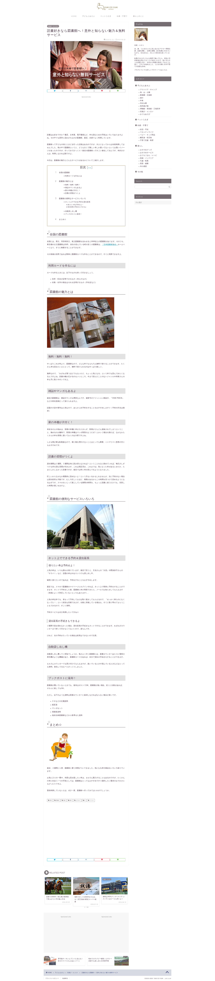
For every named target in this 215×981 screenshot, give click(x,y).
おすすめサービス (147, 152)
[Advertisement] (86, 114)
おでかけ (77, 800)
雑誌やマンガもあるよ (73, 187)
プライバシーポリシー (52, 978)
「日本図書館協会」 (110, 244)
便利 (50, 800)
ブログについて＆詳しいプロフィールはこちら (150, 70)
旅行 (141, 98)
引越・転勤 (144, 161)
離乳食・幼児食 (146, 137)
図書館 (57, 800)
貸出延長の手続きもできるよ (77, 207)
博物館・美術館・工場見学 (150, 109)
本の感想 (143, 166)
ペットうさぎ (105, 16)
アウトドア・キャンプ (148, 89)
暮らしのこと (138, 16)
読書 (64, 800)
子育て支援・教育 (147, 140)
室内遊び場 (144, 106)
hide (89, 168)
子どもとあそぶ (88, 16)
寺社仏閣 (143, 103)
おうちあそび (145, 114)
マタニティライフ (147, 132)
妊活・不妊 (144, 129)
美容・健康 (144, 163)
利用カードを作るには (73, 176)
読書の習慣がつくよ (72, 193)
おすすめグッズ (146, 150)
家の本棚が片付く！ (72, 190)
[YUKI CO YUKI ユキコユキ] (107, 11)
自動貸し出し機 (71, 211)
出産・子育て (122, 16)
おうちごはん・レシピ (148, 155)
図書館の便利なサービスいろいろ (72, 198)
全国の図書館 (64, 172)
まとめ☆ (62, 219)
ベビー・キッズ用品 (147, 135)
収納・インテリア (147, 158)
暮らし (140, 146)
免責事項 (65, 978)
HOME (74, 16)
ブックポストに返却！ (73, 214)
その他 (140, 172)
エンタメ (91, 800)
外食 (141, 100)
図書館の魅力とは (66, 181)
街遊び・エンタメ (53, 26)
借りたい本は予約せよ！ (76, 204)
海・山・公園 (145, 92)
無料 (70, 800)
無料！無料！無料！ (72, 185)
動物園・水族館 (146, 95)
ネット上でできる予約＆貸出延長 (77, 202)
